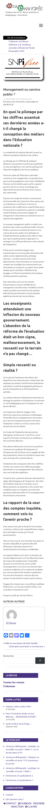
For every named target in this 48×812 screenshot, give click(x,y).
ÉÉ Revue (11, 622)
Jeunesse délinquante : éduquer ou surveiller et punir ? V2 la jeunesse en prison (22, 760)
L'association (13, 787)
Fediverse (39, 803)
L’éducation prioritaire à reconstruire (26, 646)
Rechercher (8, 655)
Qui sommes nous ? (15, 799)
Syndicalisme (26, 99)
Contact (9, 794)
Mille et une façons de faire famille (21, 643)
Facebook (25, 803)
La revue (10, 675)
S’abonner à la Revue (18, 41)
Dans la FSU (12, 699)
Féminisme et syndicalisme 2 (19, 775)
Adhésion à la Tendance (20, 44)
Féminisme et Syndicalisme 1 (19, 780)
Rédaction (17, 807)
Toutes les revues (13, 682)
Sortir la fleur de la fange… (19, 723)
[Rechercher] (40, 660)
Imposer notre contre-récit (18, 706)
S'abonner (9, 686)
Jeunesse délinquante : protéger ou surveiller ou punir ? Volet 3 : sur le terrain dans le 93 (22, 749)
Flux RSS (32, 807)
